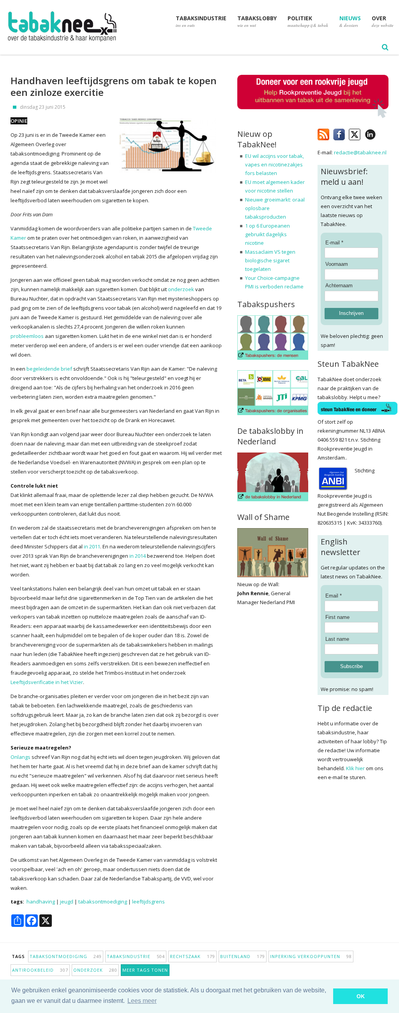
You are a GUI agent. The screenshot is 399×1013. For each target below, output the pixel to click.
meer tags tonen (145, 970)
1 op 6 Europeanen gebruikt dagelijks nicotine (267, 234)
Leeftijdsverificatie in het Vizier (47, 682)
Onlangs (20, 756)
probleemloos (27, 335)
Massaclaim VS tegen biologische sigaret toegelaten (270, 260)
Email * (333, 596)
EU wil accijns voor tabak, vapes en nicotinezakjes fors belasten (274, 164)
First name (337, 617)
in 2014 (137, 555)
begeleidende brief (49, 368)
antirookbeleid (40, 970)
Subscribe (351, 666)
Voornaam (336, 264)
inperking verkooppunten (311, 956)
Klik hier (355, 768)
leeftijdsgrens (148, 901)
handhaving (40, 901)
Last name (337, 639)
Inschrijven (351, 313)
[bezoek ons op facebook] (381, 132)
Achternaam (339, 285)
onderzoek (181, 289)
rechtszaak (192, 956)
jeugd (66, 901)
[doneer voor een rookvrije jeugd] (312, 116)
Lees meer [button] (142, 1000)
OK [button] (361, 996)
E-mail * (334, 243)
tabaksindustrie (136, 956)
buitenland (242, 956)
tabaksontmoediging (102, 901)
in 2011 (92, 546)
